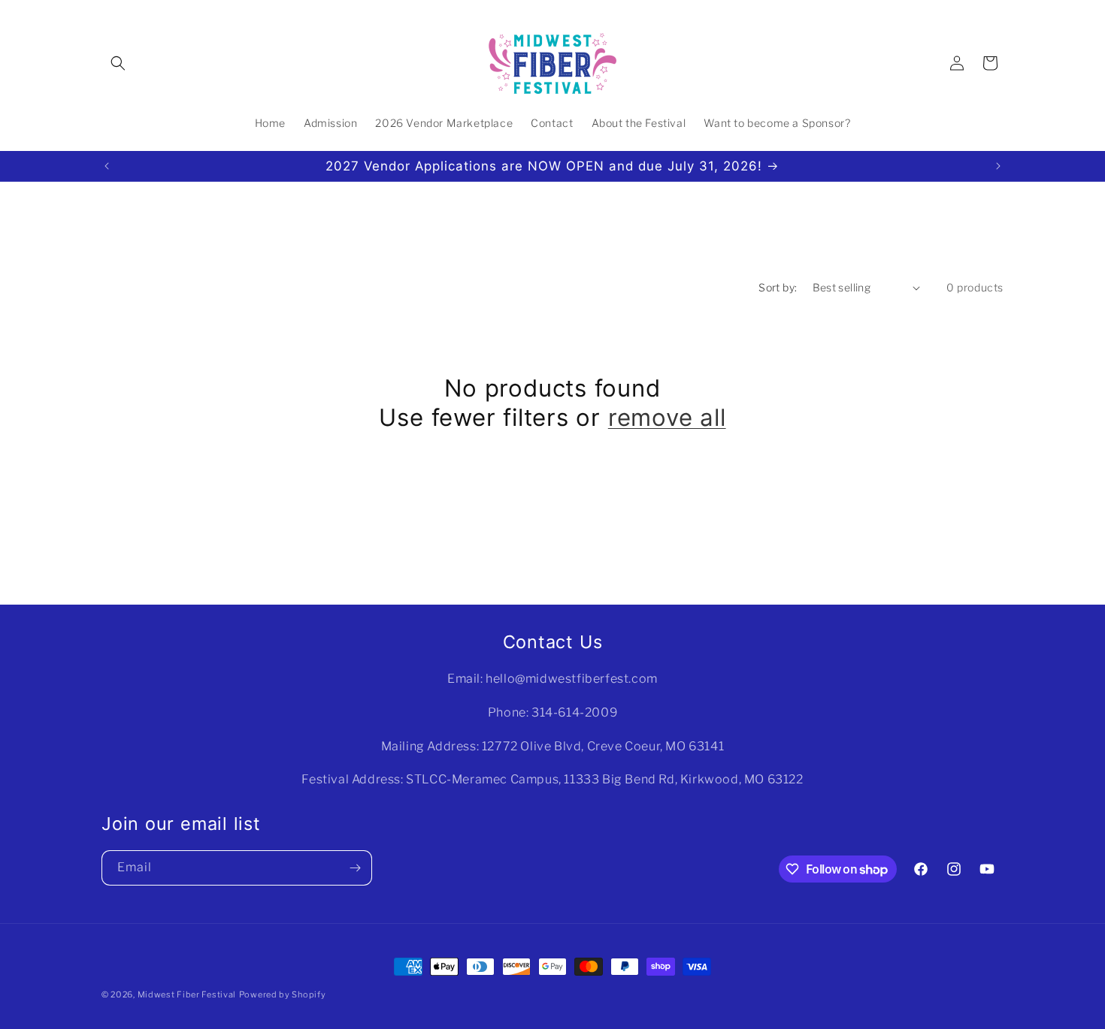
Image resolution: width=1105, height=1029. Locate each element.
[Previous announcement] (106, 166)
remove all (667, 417)
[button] (118, 63)
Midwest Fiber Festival (187, 994)
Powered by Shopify (282, 994)
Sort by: (777, 287)
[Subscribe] (354, 868)
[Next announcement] (998, 166)
